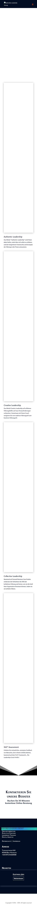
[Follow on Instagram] (12, 861)
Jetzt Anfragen (18, 811)
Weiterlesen (18, 878)
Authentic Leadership (13, 237)
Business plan (18, 874)
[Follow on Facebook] (8, 861)
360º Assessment (11, 747)
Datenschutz (6, 841)
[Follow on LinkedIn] (3, 861)
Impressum (16, 841)
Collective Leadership (13, 576)
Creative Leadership (12, 405)
